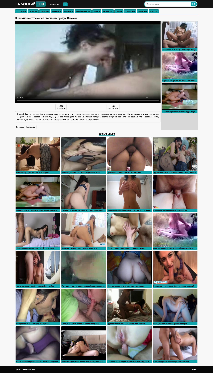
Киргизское (130, 11)
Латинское (142, 11)
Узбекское (33, 11)
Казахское (45, 11)
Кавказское (56, 11)
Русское (97, 11)
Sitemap (194, 370)
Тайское (119, 11)
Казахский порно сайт (25, 370)
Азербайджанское (83, 11)
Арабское (153, 11)
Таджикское (21, 11)
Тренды (55, 4)
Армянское (68, 11)
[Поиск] (194, 4)
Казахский (30, 4)
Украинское (107, 11)
